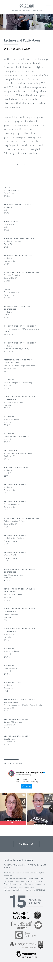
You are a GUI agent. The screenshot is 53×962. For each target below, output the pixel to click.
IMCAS (7, 187)
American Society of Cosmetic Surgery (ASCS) (19, 700)
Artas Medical (11, 450)
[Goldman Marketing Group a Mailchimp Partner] (26, 955)
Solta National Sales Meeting (19, 238)
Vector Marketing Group (17, 719)
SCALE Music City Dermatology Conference (19, 398)
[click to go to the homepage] (26, 6)
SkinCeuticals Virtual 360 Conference (17, 307)
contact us (40, 890)
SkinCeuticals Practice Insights (20, 326)
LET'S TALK (20, 165)
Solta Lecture (11, 221)
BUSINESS (27, 11)
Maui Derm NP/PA (12, 682)
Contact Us (26, 844)
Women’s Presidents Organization (21, 272)
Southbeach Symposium (16, 467)
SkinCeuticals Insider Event (18, 255)
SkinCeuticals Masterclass (17, 204)
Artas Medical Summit (15, 484)
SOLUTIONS (37, 11)
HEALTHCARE (16, 11)
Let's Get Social (13, 764)
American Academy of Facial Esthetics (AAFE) (18, 361)
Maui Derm (9, 380)
